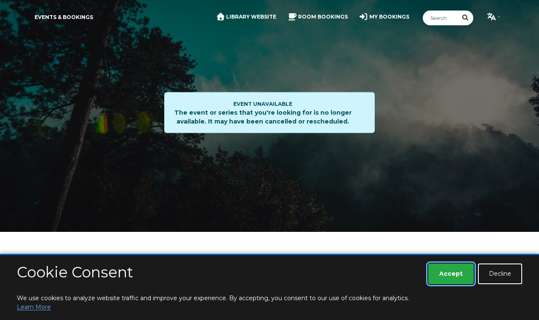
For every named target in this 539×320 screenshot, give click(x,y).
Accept (451, 273)
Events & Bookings (64, 17)
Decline (500, 273)
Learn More (34, 307)
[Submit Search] (466, 18)
